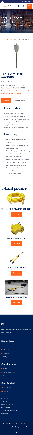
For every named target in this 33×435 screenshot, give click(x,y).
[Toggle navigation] (29, 6)
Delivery (5, 368)
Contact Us (6, 349)
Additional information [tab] (19, 101)
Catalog (5, 357)
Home (5, 25)
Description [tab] (6, 101)
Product (11, 25)
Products (9, 40)
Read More (16, 214)
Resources (6, 353)
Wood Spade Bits (16, 94)
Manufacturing (7, 376)
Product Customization (9, 372)
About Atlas (6, 346)
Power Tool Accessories (16, 91)
